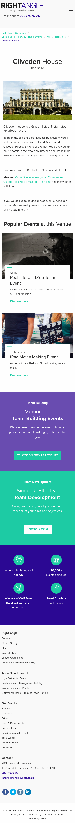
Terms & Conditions (54, 814)
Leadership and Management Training (22, 683)
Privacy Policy (17, 814)
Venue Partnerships (12, 657)
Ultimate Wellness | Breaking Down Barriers (25, 692)
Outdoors (7, 713)
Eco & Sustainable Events (15, 732)
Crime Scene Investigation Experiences (39, 177)
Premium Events (10, 742)
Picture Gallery (9, 643)
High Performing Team (14, 678)
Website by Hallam (37, 818)
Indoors (6, 708)
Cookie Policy (34, 814)
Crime (5, 718)
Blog (4, 648)
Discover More (38, 529)
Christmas (7, 747)
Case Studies (9, 653)
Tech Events (8, 737)
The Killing (44, 182)
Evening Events (10, 728)
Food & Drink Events (13, 723)
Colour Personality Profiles (16, 688)
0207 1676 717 (30, 16)
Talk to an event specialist (37, 455)
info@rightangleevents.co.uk (18, 777)
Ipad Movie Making (25, 182)
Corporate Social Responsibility (18, 662)
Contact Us (8, 638)
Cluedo (7, 182)
